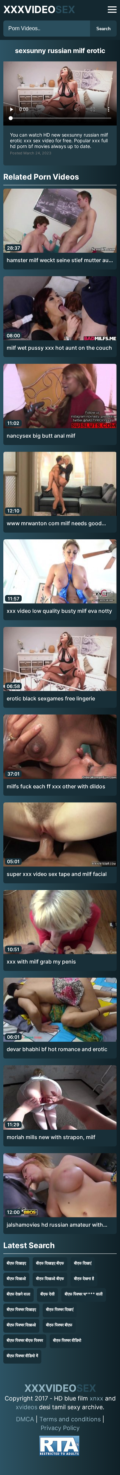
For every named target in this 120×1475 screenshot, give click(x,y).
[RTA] (59, 1447)
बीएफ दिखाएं (82, 1263)
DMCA (25, 1419)
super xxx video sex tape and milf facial (57, 874)
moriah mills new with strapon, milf (51, 1137)
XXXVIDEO (39, 9)
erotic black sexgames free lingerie (51, 698)
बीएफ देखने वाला (18, 1293)
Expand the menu (112, 9)
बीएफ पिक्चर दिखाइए (21, 1309)
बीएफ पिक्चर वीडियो (67, 1340)
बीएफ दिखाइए (16, 1263)
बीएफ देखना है (84, 1278)
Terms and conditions (70, 1419)
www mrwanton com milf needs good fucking (54, 523)
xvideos (26, 1407)
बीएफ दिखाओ (16, 1278)
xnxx (96, 1398)
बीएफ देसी (47, 1293)
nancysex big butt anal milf (41, 435)
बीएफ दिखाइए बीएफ (50, 1263)
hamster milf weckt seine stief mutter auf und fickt (59, 260)
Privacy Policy (60, 1427)
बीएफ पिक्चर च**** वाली (84, 1293)
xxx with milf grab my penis (41, 961)
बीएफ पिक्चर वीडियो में (22, 1355)
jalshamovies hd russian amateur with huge (55, 1225)
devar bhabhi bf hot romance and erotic (57, 1049)
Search (103, 28)
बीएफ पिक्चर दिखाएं (59, 1309)
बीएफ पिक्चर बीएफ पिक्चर (25, 1340)
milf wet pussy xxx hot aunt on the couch (59, 347)
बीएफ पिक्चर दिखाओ (21, 1324)
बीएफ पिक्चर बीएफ (59, 1324)
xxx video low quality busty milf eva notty (59, 610)
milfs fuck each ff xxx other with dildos (56, 786)
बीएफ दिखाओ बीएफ (50, 1278)
